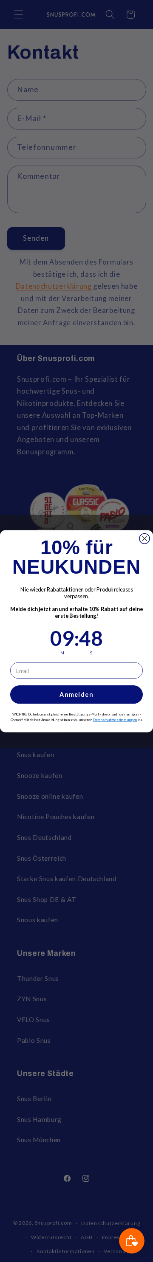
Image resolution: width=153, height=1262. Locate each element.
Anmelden (76, 694)
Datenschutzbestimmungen (115, 720)
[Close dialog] (144, 538)
